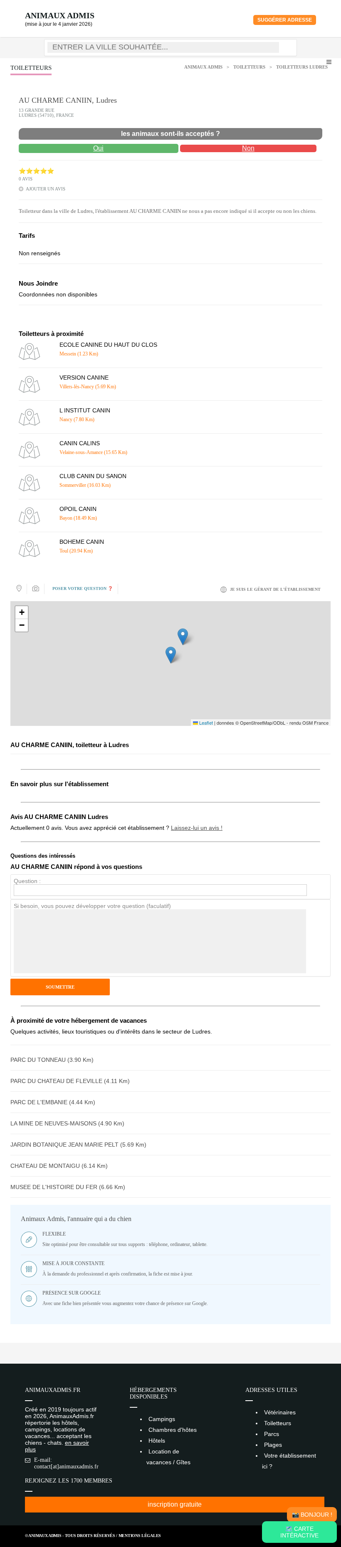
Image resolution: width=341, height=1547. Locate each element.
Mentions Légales (140, 1535)
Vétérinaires (280, 1412)
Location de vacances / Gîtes (168, 1457)
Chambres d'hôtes (172, 1429)
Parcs (271, 1434)
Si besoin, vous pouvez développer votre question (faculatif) (92, 906)
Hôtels (156, 1440)
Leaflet (205, 722)
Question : (27, 881)
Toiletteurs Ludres (302, 66)
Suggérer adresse (284, 20)
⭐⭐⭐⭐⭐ (36, 171)
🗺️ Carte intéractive (299, 1532)
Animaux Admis (59, 15)
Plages (273, 1444)
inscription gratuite (175, 1504)
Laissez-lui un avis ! (196, 827)
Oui (98, 148)
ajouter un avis (45, 188)
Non (248, 148)
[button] (171, 655)
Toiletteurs (249, 66)
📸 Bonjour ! (312, 1514)
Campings (161, 1419)
